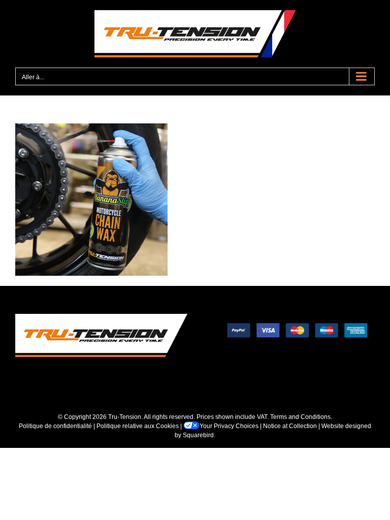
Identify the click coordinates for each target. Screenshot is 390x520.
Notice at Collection (290, 426)
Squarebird (198, 435)
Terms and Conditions (300, 416)
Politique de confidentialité (55, 426)
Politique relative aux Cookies (137, 426)
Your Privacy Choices (229, 426)
